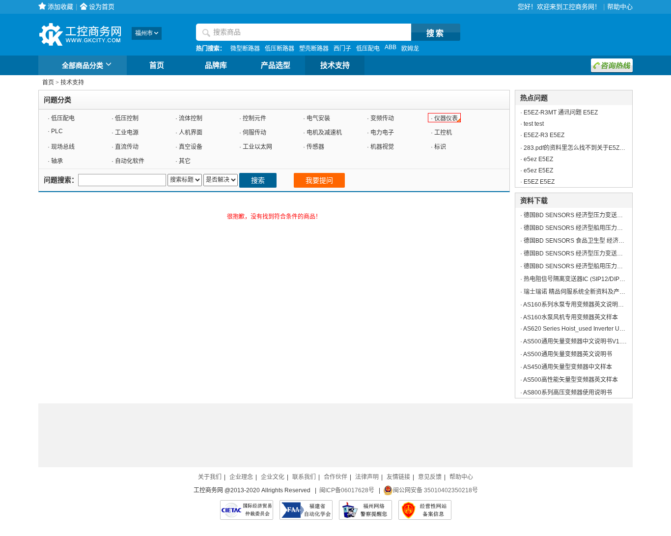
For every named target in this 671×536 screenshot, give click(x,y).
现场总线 (63, 146)
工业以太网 (257, 146)
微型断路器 (245, 48)
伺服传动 (254, 132)
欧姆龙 (410, 48)
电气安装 (318, 118)
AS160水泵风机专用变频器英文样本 (570, 317)
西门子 (342, 48)
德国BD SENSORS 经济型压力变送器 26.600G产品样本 (597, 253)
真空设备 (190, 146)
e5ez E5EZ (538, 159)
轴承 (57, 161)
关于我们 (210, 477)
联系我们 (304, 477)
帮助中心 (620, 6)
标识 (440, 146)
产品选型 (275, 65)
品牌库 (216, 65)
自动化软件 (129, 161)
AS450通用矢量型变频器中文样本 (567, 367)
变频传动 (382, 118)
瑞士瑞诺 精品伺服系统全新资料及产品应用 (580, 291)
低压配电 (368, 48)
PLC (57, 131)
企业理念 (241, 477)
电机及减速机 (324, 132)
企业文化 (272, 477)
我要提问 (319, 180)
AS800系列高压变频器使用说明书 (567, 392)
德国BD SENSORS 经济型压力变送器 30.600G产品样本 (597, 215)
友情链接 (398, 477)
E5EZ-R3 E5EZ (544, 135)
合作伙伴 (335, 477)
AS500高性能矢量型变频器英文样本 (570, 379)
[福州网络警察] (365, 510)
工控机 (443, 132)
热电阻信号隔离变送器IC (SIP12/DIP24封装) (582, 279)
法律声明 (367, 477)
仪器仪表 (446, 118)
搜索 (258, 180)
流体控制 (190, 118)
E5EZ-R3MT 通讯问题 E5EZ (561, 112)
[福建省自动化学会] (306, 510)
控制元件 (254, 118)
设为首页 (101, 6)
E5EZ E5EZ (539, 181)
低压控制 (127, 118)
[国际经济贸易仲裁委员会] (246, 510)
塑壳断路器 (314, 48)
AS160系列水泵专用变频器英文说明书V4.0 (579, 304)
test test (534, 123)
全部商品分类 (82, 65)
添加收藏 (60, 6)
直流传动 (127, 146)
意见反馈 (430, 477)
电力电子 (382, 132)
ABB (390, 47)
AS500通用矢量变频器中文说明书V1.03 (575, 341)
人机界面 (190, 132)
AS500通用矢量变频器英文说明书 (567, 354)
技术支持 (335, 65)
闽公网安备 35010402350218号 (435, 490)
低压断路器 (279, 48)
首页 (156, 65)
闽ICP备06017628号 (346, 490)
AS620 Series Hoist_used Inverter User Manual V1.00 (595, 328)
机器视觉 (382, 146)
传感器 (315, 146)
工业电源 (127, 132)
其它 (185, 161)
